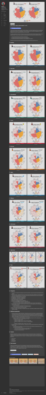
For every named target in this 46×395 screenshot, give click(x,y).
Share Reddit (36, 354)
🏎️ (15, 28)
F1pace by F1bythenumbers (3, 6)
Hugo (11, 392)
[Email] (1, 11)
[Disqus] (26, 376)
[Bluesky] (5, 11)
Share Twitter (31, 354)
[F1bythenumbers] (4, 11)
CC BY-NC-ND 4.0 (14, 352)
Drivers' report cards (13, 350)
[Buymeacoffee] (3, 11)
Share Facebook (25, 354)
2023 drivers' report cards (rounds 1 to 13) (18, 25)
